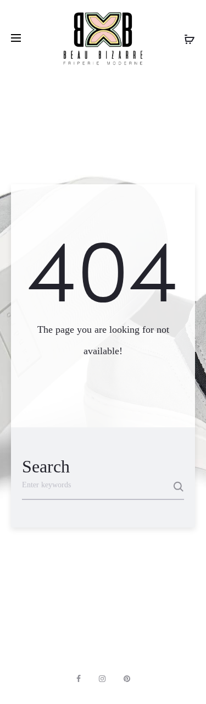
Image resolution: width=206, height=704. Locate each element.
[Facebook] (78, 679)
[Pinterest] (127, 679)
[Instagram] (102, 679)
